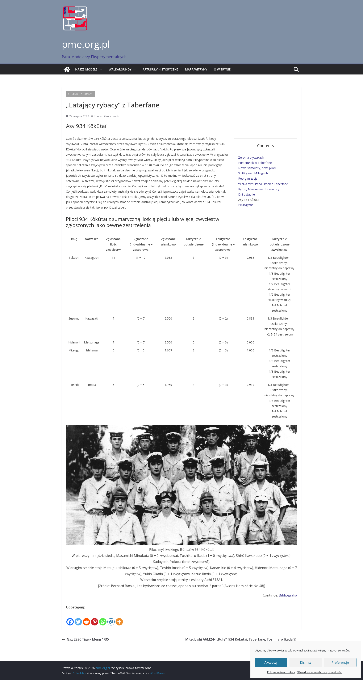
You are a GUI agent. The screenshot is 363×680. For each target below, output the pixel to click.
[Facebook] (70, 618)
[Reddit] (86, 618)
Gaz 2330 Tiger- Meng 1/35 (88, 639)
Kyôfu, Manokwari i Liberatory (258, 189)
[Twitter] (78, 618)
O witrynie (222, 69)
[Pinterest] (94, 618)
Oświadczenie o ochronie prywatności (319, 672)
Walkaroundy (120, 69)
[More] (119, 618)
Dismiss (305, 662)
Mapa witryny (196, 69)
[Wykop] (111, 618)
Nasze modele (86, 69)
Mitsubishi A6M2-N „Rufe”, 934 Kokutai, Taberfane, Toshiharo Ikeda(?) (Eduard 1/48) (240, 642)
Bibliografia (246, 205)
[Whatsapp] (103, 618)
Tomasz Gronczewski (106, 116)
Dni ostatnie (246, 194)
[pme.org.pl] (67, 69)
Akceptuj (271, 662)
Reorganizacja (248, 178)
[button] (99, 69)
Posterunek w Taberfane (255, 163)
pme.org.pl (86, 44)
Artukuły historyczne (160, 69)
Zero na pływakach (251, 157)
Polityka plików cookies (281, 672)
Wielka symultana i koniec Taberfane (263, 184)
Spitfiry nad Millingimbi (253, 173)
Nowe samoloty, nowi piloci (257, 168)
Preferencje (340, 662)
